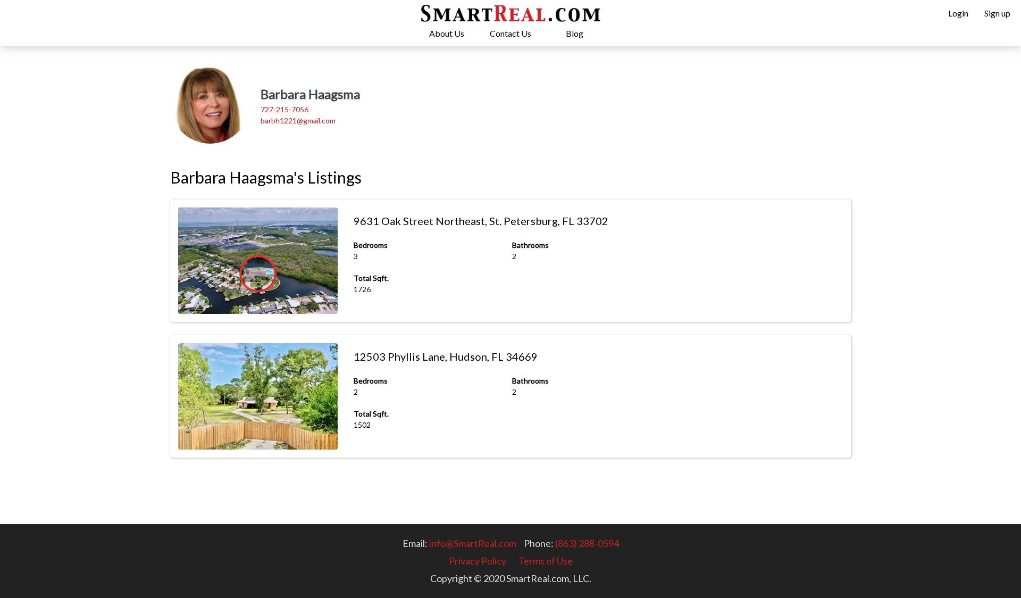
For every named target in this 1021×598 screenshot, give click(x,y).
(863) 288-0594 (587, 543)
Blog (574, 33)
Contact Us (510, 33)
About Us (446, 33)
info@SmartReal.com (472, 543)
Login (958, 13)
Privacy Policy (477, 561)
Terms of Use (545, 561)
